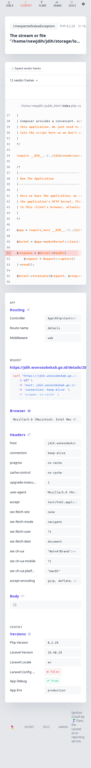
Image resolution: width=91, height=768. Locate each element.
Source (29, 727)
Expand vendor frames (28, 68)
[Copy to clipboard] (76, 318)
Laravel (63, 727)
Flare (79, 721)
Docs (46, 727)
